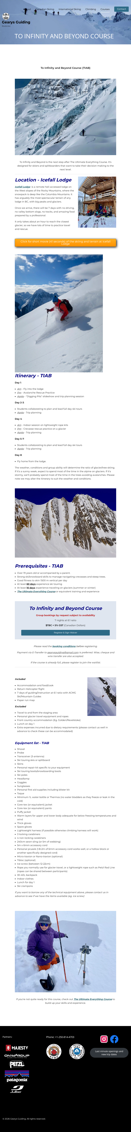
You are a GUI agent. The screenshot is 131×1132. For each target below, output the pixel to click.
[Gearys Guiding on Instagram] (104, 1039)
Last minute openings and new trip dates (109, 1053)
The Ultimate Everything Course (36, 591)
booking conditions (64, 646)
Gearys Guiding (16, 22)
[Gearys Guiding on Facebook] (114, 1039)
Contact (121, 9)
